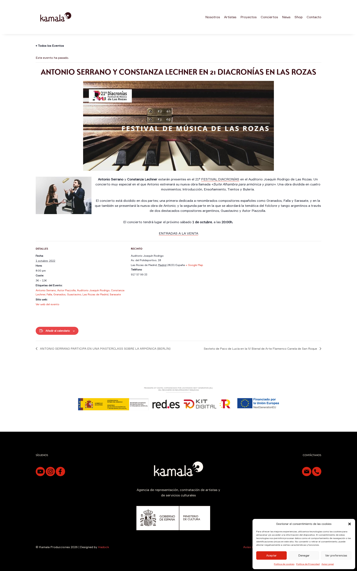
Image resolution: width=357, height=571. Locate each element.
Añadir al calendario (58, 330)
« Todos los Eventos (50, 45)
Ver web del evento (47, 304)
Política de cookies (284, 564)
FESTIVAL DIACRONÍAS (220, 179)
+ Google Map (194, 265)
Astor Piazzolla (66, 290)
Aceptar (271, 555)
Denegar (304, 555)
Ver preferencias (336, 555)
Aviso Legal (327, 564)
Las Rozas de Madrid (95, 294)
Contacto (314, 17)
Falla (49, 294)
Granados (59, 294)
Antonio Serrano (46, 290)
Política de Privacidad (308, 564)
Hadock (103, 547)
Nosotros (212, 17)
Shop (299, 17)
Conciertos (269, 17)
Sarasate (115, 294)
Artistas (230, 17)
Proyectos (248, 17)
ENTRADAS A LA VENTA (178, 233)
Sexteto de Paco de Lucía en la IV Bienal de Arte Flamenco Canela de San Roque (261, 348)
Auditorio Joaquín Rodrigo (93, 290)
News (286, 17)
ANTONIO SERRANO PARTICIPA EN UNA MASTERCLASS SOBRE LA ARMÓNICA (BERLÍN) (105, 348)
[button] (349, 524)
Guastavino (74, 294)
